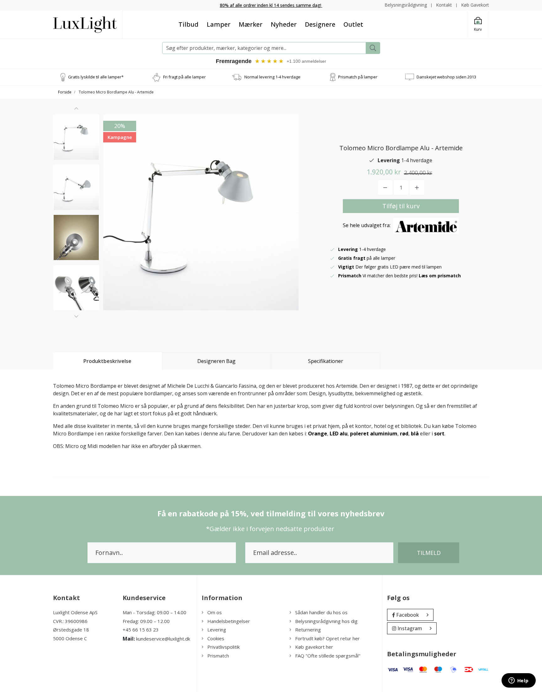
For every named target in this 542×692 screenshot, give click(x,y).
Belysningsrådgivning (406, 5)
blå (415, 433)
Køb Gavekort (475, 5)
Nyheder (284, 24)
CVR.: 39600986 (70, 621)
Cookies (215, 638)
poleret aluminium (373, 433)
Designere (320, 24)
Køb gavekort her (314, 647)
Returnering (308, 629)
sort (439, 433)
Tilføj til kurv (401, 206)
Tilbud (188, 24)
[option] (76, 137)
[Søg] (373, 48)
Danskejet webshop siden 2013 (446, 77)
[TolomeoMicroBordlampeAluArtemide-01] (76, 137)
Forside (65, 92)
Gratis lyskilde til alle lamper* (96, 77)
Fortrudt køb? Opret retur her (327, 638)
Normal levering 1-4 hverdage (272, 77)
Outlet (353, 24)
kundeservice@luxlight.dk (163, 639)
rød (404, 433)
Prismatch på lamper (357, 77)
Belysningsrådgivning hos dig (326, 621)
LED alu (339, 433)
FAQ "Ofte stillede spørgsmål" (327, 655)
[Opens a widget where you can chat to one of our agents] (518, 681)
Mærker (251, 24)
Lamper (219, 24)
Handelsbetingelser (228, 621)
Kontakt (444, 5)
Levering (216, 629)
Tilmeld (429, 552)
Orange (317, 433)
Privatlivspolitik (223, 647)
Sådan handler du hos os (321, 612)
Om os (214, 612)
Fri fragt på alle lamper (184, 77)
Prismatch (218, 655)
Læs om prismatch (440, 276)
